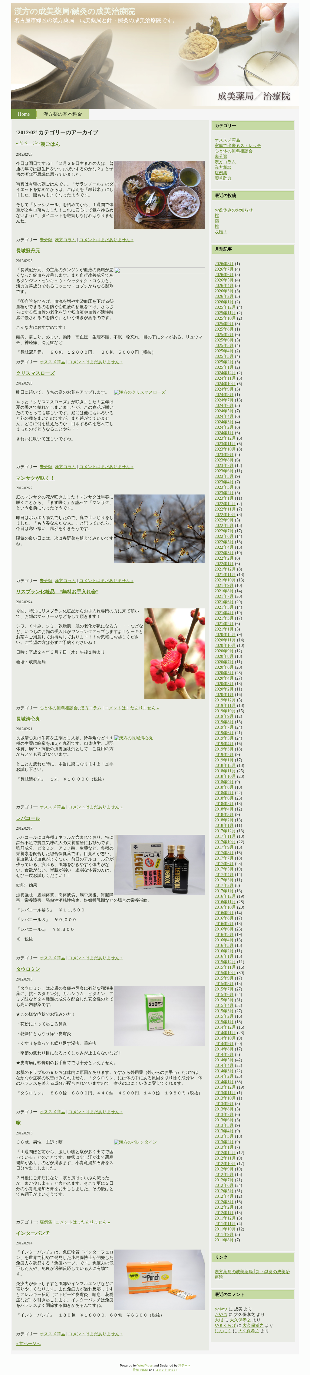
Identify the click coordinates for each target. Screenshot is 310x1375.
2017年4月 (224, 874)
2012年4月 (224, 1196)
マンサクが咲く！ (35, 478)
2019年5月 (224, 738)
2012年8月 (224, 1174)
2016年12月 (225, 896)
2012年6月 (224, 1185)
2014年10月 (225, 1038)
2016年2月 (224, 951)
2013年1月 (224, 1147)
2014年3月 (224, 1071)
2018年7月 (224, 793)
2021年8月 (224, 591)
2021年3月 (224, 618)
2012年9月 (224, 1169)
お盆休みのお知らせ (234, 210)
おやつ (221, 1309)
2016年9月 (224, 913)
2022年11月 (225, 509)
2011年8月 (224, 1240)
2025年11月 (225, 313)
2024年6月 (224, 405)
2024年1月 (224, 433)
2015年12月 (225, 962)
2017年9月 (224, 847)
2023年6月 (224, 471)
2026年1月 (224, 302)
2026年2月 (224, 296)
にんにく (223, 1331)
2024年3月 (224, 422)
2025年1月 (224, 367)
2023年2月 (224, 493)
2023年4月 (224, 482)
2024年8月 (224, 394)
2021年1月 (224, 629)
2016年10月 (225, 907)
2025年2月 (224, 362)
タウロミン (28, 969)
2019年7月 (224, 727)
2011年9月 (224, 1234)
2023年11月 (225, 443)
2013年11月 (225, 1092)
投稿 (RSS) (140, 1369)
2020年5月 (224, 673)
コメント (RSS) (165, 1369)
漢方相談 (223, 167)
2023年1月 (224, 498)
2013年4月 (224, 1131)
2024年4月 (224, 416)
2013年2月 (224, 1142)
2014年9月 (224, 1043)
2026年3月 (224, 291)
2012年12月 (225, 1152)
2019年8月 (224, 722)
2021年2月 (224, 623)
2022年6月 (224, 536)
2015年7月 (224, 989)
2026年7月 (224, 269)
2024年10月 (225, 383)
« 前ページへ (28, 143)
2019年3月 (224, 749)
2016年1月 (224, 956)
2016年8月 (224, 918)
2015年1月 (224, 1022)
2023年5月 (224, 476)
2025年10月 (225, 318)
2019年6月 (224, 733)
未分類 (46, 240)
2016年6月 (224, 929)
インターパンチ (33, 1233)
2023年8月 (224, 460)
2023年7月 (224, 465)
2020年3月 (224, 683)
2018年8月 (224, 787)
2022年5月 (224, 542)
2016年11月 (225, 902)
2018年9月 (224, 782)
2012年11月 (225, 1158)
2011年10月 (225, 1229)
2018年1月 (224, 825)
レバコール (28, 818)
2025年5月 (224, 345)
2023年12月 (225, 438)
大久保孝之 (240, 1320)
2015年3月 (224, 1011)
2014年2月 (224, 1076)
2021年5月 (224, 607)
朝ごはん (50, 144)
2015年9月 (224, 978)
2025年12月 (225, 307)
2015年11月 (225, 967)
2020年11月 (225, 640)
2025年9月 (224, 323)
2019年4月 (224, 743)
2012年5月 (224, 1191)
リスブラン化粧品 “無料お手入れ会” (57, 591)
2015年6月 (224, 994)
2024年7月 (224, 400)
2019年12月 (225, 700)
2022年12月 (225, 503)
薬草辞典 (223, 178)
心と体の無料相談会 (59, 708)
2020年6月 (224, 667)
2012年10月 (225, 1163)
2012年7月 (224, 1180)
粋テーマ (184, 1365)
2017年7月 (224, 858)
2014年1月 (224, 1082)
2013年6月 (224, 1120)
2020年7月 (224, 662)
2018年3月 (224, 814)
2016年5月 (224, 934)
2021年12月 (225, 569)
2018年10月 (225, 776)
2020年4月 (224, 678)
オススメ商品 (52, 362)
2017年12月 (225, 831)
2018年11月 (225, 771)
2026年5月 (224, 280)
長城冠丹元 (28, 251)
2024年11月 (225, 378)
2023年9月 (224, 454)
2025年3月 (224, 356)
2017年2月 (224, 885)
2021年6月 (224, 602)
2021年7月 (224, 596)
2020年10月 (225, 645)
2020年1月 (224, 694)
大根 (219, 1320)
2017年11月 (225, 836)
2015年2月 (224, 1016)
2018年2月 (224, 820)
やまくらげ (225, 1325)
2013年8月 (224, 1109)
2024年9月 (224, 389)
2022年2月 (224, 558)
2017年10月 (225, 842)
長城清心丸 (28, 719)
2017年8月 (224, 853)
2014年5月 (224, 1060)
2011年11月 (225, 1223)
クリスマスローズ (35, 373)
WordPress (145, 1365)
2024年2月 (224, 427)
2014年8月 (224, 1049)
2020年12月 (225, 634)
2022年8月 (224, 525)
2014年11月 (225, 1032)
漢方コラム (65, 240)
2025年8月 (224, 329)
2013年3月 (224, 1136)
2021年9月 (224, 585)
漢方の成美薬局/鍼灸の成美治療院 (74, 11)
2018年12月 (225, 765)
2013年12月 (225, 1087)
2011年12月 (225, 1218)
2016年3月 (224, 945)
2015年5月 (224, 1000)
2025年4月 (224, 351)
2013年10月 (225, 1098)
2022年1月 (224, 563)
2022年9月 (224, 520)
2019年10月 (225, 711)
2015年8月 (224, 983)
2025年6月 (224, 340)
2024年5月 (224, 411)
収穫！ (221, 232)
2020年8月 (224, 656)
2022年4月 (224, 547)
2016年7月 (224, 923)
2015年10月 (225, 972)
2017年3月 (224, 880)
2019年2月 (224, 754)
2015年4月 (224, 1005)
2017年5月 (224, 869)
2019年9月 (224, 716)
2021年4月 (224, 613)
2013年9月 (224, 1103)
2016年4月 (224, 940)
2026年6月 (224, 274)
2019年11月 (225, 705)
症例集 (46, 1222)
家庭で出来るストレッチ (238, 145)
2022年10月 (225, 514)
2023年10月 (225, 449)
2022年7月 (224, 531)
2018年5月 (224, 803)
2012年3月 (224, 1202)
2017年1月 (224, 891)
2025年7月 (224, 334)
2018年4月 (224, 809)
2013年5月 (224, 1125)
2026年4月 (224, 285)
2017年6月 (224, 863)
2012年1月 (224, 1212)
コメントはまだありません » (106, 240)
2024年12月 (225, 373)
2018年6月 (224, 798)
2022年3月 (224, 553)
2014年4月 (224, 1065)
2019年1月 (224, 760)
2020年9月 (224, 651)
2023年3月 (224, 487)
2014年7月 (224, 1054)
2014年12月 (225, 1027)
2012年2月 (224, 1207)
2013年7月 (224, 1114)
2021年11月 (225, 574)
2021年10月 (225, 580)
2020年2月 (224, 689)
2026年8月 (224, 263)
